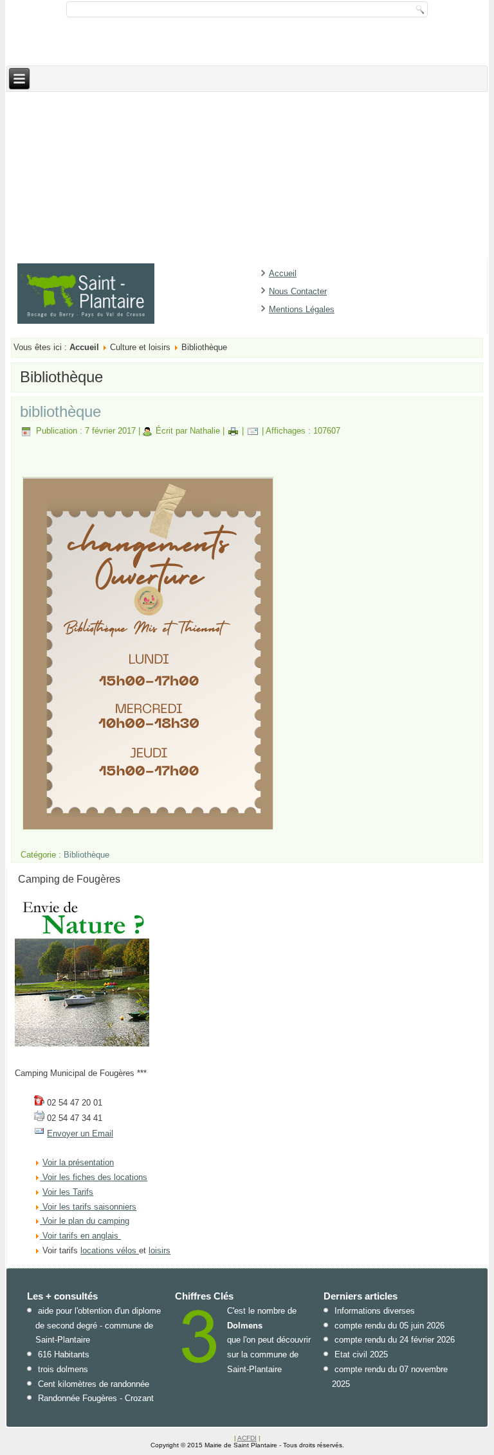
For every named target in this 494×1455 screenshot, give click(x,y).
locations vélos (109, 1250)
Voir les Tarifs (67, 1192)
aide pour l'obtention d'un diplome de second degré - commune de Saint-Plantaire (98, 1325)
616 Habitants (63, 1354)
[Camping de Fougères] (82, 1043)
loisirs (159, 1250)
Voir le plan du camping (85, 1221)
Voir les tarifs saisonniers (88, 1207)
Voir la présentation (78, 1162)
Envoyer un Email (80, 1133)
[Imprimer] (233, 431)
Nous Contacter (298, 291)
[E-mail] (252, 431)
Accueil (283, 273)
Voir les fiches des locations (94, 1177)
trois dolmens (63, 1369)
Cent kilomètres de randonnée (93, 1384)
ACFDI (247, 1438)
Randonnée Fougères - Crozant (96, 1398)
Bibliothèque (86, 855)
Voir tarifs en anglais (79, 1235)
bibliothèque (60, 411)
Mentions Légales (301, 309)
